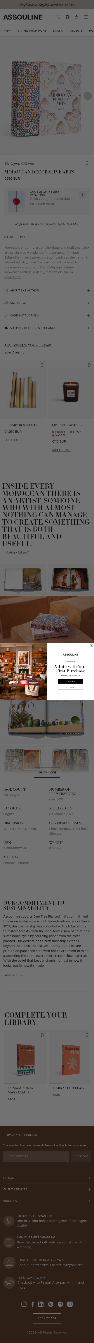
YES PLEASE (70, 681)
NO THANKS (70, 687)
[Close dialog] (91, 645)
